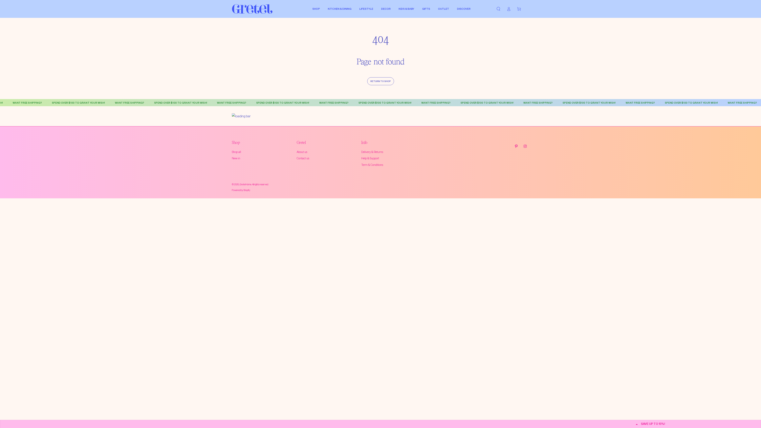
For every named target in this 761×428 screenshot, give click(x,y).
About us (302, 152)
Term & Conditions (372, 164)
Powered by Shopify (241, 190)
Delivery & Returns (372, 152)
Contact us (303, 158)
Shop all (236, 152)
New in (236, 158)
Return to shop (380, 81)
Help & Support (370, 158)
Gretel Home (245, 184)
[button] (498, 9)
